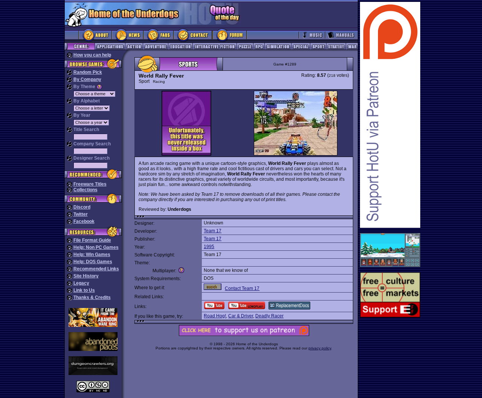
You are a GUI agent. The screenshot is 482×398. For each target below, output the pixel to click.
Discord (81, 207)
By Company (87, 79)
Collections (85, 189)
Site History (86, 276)
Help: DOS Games (92, 261)
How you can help (92, 55)
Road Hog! (215, 316)
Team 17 (212, 230)
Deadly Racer (269, 316)
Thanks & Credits (92, 297)
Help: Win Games (91, 254)
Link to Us (84, 290)
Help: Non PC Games (96, 247)
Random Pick (87, 72)
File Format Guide (92, 240)
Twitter (80, 214)
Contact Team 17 (242, 288)
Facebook (84, 221)
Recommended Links (96, 268)
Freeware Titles (90, 184)
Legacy (81, 283)
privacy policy (319, 348)
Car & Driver (240, 316)
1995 (209, 246)
